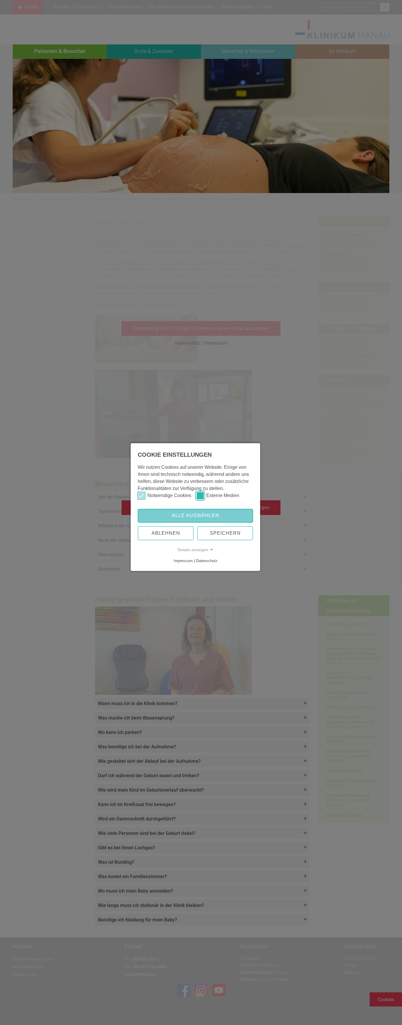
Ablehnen (166, 533)
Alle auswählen (195, 515)
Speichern (225, 533)
